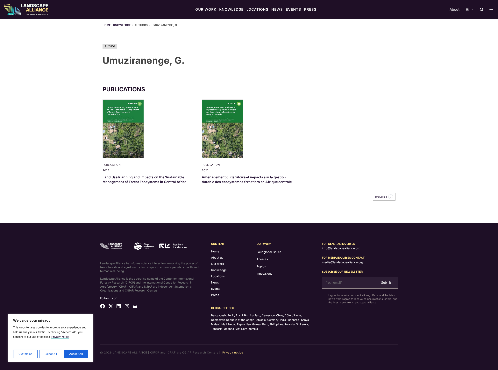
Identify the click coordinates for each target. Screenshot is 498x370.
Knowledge (122, 25)
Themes (262, 259)
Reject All (51, 353)
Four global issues (269, 252)
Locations (218, 276)
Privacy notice (60, 336)
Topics (261, 266)
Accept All (76, 353)
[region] (50, 338)
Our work (217, 264)
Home (215, 251)
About (454, 9)
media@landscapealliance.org (342, 262)
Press (215, 295)
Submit (386, 282)
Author (110, 46)
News (215, 282)
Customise (25, 353)
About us (217, 257)
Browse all (383, 196)
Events (215, 289)
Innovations (264, 273)
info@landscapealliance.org (341, 248)
